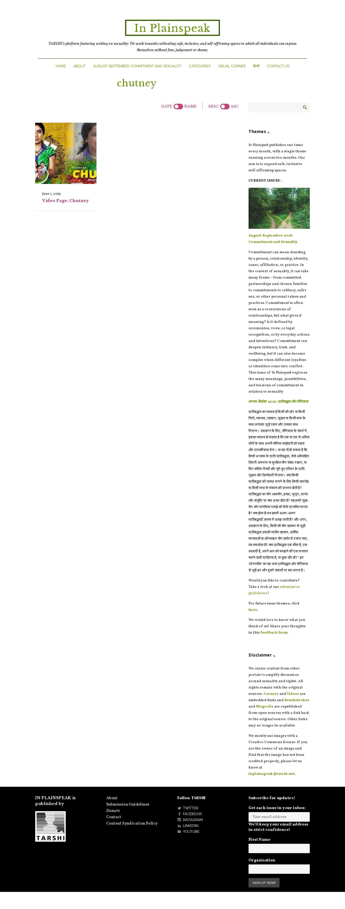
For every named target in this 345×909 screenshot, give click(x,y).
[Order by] (178, 106)
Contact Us (278, 66)
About (79, 66)
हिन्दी (256, 66)
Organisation (262, 860)
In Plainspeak (172, 28)
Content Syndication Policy (131, 823)
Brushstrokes (297, 700)
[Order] (225, 106)
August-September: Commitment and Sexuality (137, 66)
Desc (213, 106)
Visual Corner (232, 66)
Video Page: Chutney (65, 200)
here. (253, 609)
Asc (235, 106)
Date (166, 106)
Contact (113, 817)
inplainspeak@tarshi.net (272, 774)
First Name (259, 839)
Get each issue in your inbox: (277, 808)
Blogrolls (265, 706)
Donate (113, 811)
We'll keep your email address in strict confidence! (278, 827)
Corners (271, 693)
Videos (293, 693)
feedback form (274, 632)
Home (61, 66)
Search (305, 107)
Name (190, 106)
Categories (200, 66)
